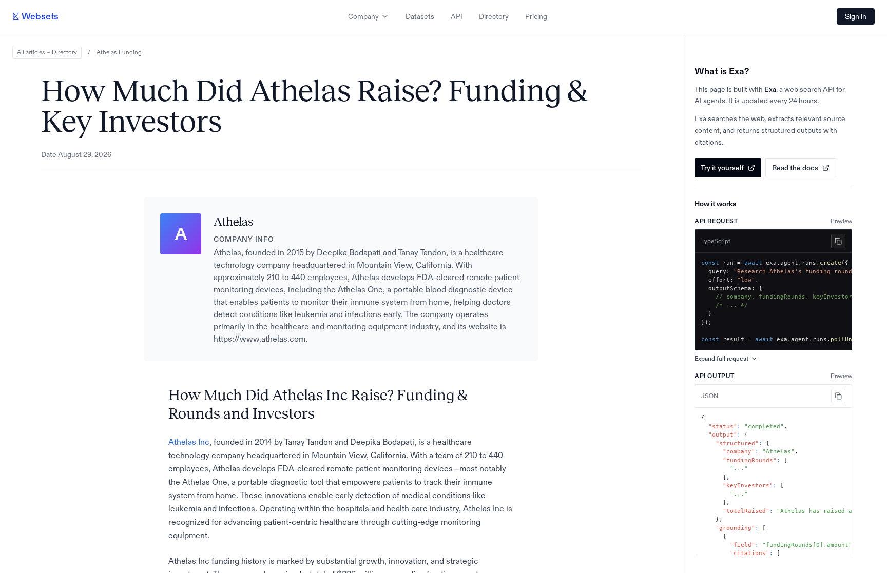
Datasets (420, 16)
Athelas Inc (188, 442)
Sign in (855, 16)
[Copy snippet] (838, 241)
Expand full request (721, 358)
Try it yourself (722, 167)
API (456, 16)
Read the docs (795, 167)
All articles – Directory (47, 52)
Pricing (536, 16)
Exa (770, 89)
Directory (494, 16)
